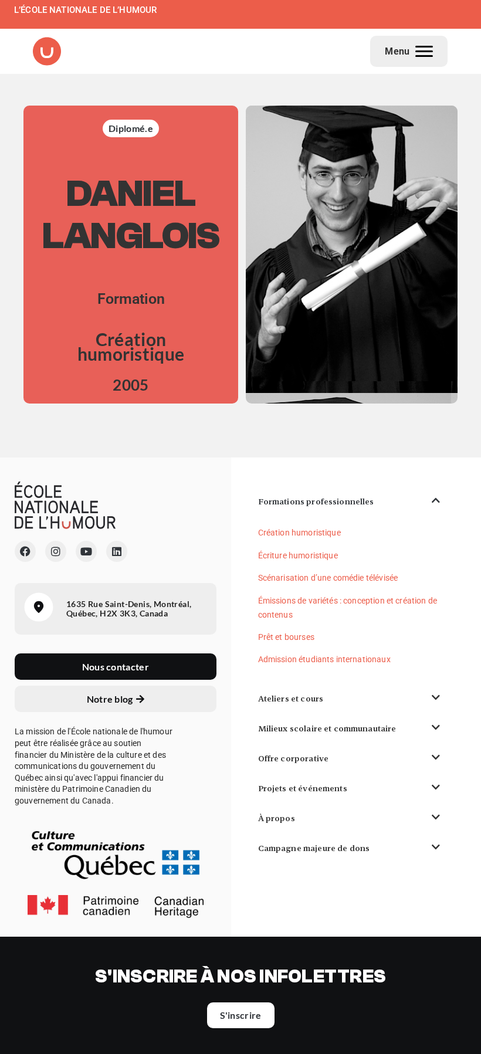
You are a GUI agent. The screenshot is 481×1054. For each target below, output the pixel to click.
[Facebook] (25, 551)
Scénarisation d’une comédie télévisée (328, 577)
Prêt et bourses (286, 637)
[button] (349, 502)
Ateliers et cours (291, 698)
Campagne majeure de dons (314, 848)
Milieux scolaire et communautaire (327, 728)
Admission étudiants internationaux (324, 659)
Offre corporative (293, 758)
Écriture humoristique (298, 555)
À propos (276, 818)
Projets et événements (302, 788)
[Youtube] (86, 551)
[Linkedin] (116, 551)
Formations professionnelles (316, 501)
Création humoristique (299, 532)
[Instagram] (55, 551)
